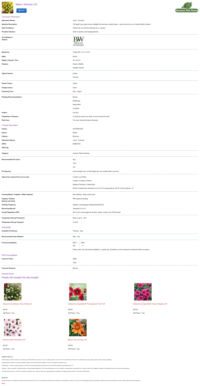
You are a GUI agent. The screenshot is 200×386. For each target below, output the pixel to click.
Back (3, 383)
